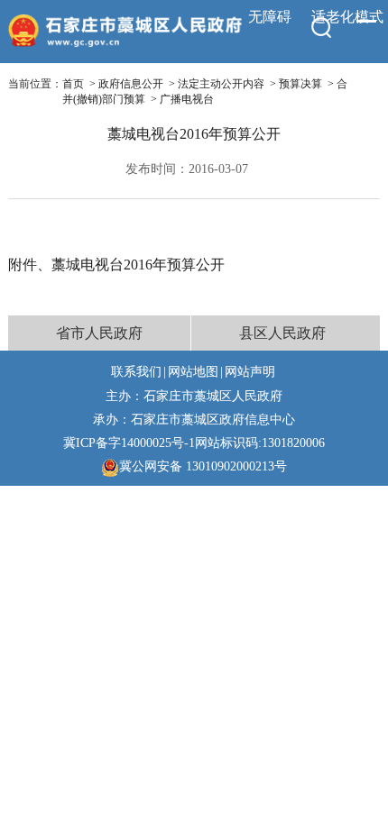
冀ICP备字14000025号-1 (129, 442)
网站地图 (193, 371)
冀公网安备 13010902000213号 (203, 466)
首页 (73, 84)
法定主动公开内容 (221, 84)
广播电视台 (187, 99)
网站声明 (250, 371)
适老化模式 (347, 16)
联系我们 (136, 371)
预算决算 (300, 84)
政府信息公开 (130, 84)
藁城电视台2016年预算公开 (138, 264)
